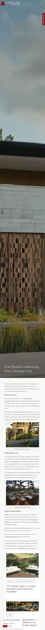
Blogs (10, 581)
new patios (15, 461)
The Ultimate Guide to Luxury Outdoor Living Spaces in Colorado (20, 589)
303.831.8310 (44, 19)
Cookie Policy (5, 623)
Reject (10, 626)
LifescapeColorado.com (10, 548)
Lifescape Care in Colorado (12, 537)
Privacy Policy (11, 623)
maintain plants (17, 412)
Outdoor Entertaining (25, 581)
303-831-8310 (22, 548)
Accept (5, 626)
